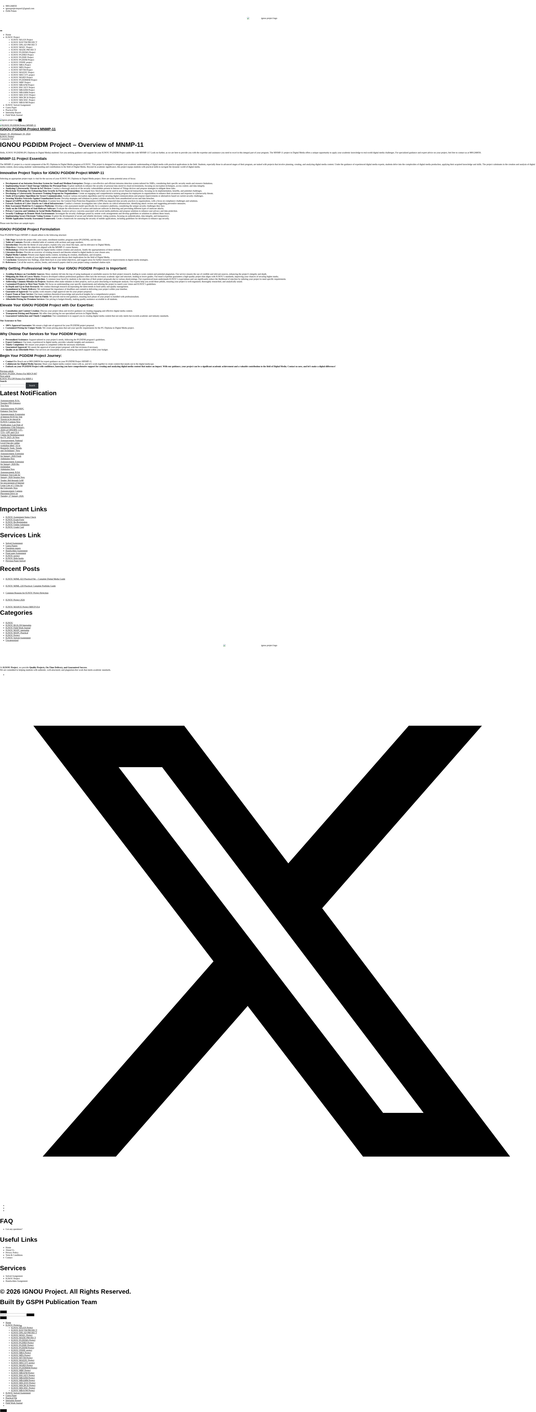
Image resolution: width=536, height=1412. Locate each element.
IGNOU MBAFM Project (22, 85)
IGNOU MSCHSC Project (23, 100)
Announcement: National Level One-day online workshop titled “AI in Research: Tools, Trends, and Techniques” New (11, 445)
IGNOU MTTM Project (22, 70)
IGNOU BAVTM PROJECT (24, 42)
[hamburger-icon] (1, 30)
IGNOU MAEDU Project (22, 72)
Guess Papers (11, 546)
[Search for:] (13, 1314)
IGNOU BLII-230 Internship (18, 625)
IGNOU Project (13, 37)
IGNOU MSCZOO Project (23, 95)
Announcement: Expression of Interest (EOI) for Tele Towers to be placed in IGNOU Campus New (12, 418)
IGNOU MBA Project (21, 65)
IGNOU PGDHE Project (22, 57)
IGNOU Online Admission (17, 524)
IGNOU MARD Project (22, 77)
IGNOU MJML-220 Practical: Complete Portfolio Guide (31, 586)
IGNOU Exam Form (15, 519)
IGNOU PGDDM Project (22, 60)
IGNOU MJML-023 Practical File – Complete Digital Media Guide (35, 579)
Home (8, 34)
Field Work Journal (14, 115)
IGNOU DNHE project (21, 62)
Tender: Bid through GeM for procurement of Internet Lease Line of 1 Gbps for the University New (12, 484)
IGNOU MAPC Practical (17, 633)
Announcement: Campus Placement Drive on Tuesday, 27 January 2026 (12, 493)
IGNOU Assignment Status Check (21, 517)
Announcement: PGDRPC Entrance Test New (12, 409)
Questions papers (13, 548)
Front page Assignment (16, 553)
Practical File (11, 110)
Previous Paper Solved (16, 561)
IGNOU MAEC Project (21, 47)
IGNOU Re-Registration (16, 522)
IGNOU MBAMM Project (23, 92)
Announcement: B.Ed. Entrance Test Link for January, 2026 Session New (12, 475)
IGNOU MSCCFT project (23, 75)
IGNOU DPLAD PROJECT (24, 45)
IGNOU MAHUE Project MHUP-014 (23, 607)
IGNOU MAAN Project (22, 40)
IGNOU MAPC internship (17, 630)
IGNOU (9, 623)
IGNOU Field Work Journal (18, 628)
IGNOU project (13, 556)
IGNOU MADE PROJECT (23, 50)
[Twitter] (271, 1205)
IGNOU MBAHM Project (23, 90)
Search (3, 381)
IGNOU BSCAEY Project (23, 87)
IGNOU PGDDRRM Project (24, 80)
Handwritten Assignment (16, 551)
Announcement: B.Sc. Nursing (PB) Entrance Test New (10, 403)
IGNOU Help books (15, 558)
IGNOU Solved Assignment (18, 105)
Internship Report (13, 112)
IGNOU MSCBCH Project (23, 97)
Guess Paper (11, 107)
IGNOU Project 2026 (15, 600)
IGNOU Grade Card (15, 527)
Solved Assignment (14, 543)
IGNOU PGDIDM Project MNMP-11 (28, 129)
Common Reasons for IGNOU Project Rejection (27, 593)
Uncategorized (12, 640)
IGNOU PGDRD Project (22, 55)
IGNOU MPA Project (20, 67)
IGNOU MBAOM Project (23, 102)
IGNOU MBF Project (21, 82)
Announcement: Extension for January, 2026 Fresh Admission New (12, 456)
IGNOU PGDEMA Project (23, 52)
